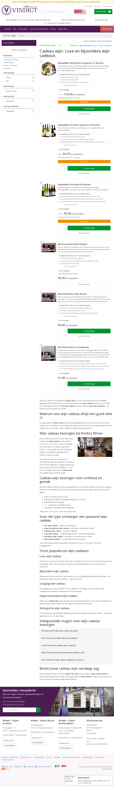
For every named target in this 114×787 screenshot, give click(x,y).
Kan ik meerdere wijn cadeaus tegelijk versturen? (62, 660)
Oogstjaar (108, 45)
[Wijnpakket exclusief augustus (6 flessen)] (48, 131)
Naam (100, 45)
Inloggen (97, 6)
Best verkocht (85, 45)
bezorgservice (54, 511)
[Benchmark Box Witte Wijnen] (48, 247)
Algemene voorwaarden (71, 757)
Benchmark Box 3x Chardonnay (73, 347)
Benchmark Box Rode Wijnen (72, 294)
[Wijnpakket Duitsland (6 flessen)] (48, 190)
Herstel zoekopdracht (19, 50)
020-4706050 (88, 6)
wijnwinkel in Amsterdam (49, 444)
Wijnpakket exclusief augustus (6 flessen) (79, 125)
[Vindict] (19, 10)
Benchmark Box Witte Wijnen (72, 244)
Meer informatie (84, 114)
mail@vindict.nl (8, 740)
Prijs (94, 45)
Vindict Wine (62, 29)
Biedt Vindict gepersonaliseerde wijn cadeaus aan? (63, 652)
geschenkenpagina (87, 543)
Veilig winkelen (39, 757)
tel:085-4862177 (65, 738)
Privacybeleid (91, 733)
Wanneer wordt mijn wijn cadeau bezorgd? (59, 631)
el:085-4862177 (37, 732)
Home (13, 36)
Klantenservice (107, 6)
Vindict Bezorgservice (95, 728)
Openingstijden (9, 745)
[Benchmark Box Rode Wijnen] (48, 297)
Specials (8, 29)
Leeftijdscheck (87, 757)
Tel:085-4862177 (9, 735)
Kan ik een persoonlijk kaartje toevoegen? (59, 638)
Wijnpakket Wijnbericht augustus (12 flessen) (81, 63)
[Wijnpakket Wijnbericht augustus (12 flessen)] (48, 69)
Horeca (53, 29)
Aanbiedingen (107, 29)
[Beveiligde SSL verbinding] (64, 766)
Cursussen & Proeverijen (39, 29)
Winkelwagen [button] (103, 11)
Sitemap (57, 757)
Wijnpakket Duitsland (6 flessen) (74, 184)
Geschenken (23, 29)
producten (70, 85)
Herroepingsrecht (8, 760)
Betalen (89, 730)
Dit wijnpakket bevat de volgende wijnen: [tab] (74, 78)
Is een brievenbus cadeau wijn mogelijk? (58, 645)
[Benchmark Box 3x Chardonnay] (48, 353)
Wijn (14, 29)
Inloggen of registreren (10, 757)
